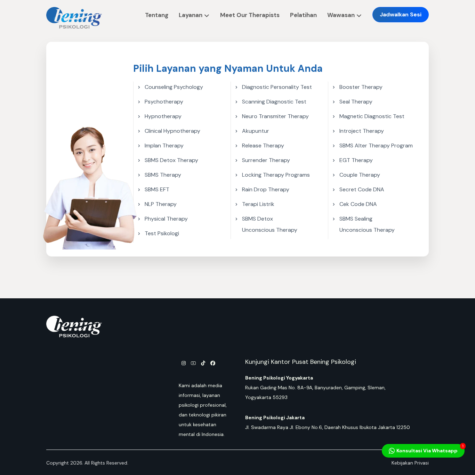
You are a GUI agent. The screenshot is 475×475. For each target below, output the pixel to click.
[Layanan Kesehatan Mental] (74, 18)
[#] (183, 365)
